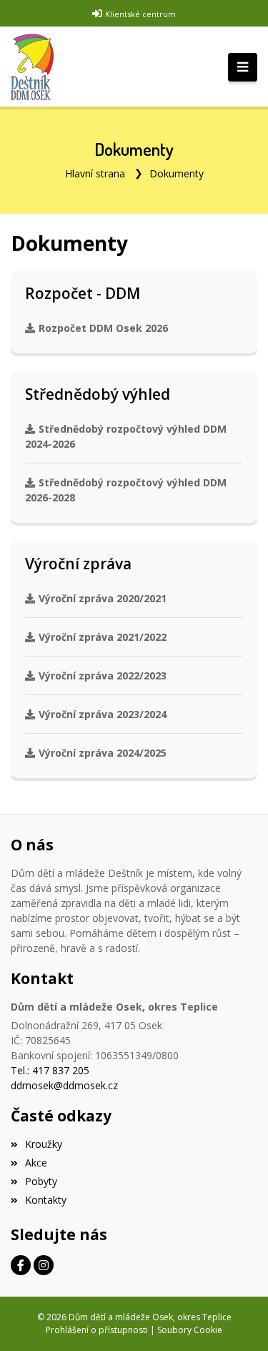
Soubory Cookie (189, 1330)
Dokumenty (176, 173)
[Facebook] (21, 1265)
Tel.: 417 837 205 (50, 1070)
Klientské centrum (140, 14)
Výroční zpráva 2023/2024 (103, 714)
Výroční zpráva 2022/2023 (103, 675)
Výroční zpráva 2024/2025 (103, 753)
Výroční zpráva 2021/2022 (103, 637)
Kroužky (43, 1144)
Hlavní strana (95, 173)
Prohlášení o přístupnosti (97, 1330)
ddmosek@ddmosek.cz (64, 1085)
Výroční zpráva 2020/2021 (103, 598)
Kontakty (45, 1200)
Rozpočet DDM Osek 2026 (103, 328)
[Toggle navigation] (242, 67)
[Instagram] (44, 1265)
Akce (36, 1162)
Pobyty (41, 1181)
